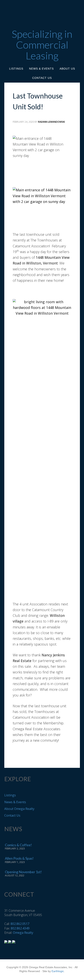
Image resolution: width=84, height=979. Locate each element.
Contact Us (12, 815)
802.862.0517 (20, 924)
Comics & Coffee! (18, 845)
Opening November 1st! (23, 872)
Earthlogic (58, 971)
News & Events (15, 802)
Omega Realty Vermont (42, 12)
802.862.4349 (20, 928)
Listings (10, 795)
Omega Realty (23, 932)
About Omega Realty (19, 809)
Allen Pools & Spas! (19, 858)
